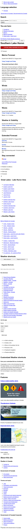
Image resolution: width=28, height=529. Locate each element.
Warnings (4, 171)
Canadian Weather (8, 279)
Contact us (6, 464)
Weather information (8, 31)
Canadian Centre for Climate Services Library (15, 313)
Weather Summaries (8, 297)
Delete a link (8, 343)
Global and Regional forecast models (12, 300)
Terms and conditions (8, 523)
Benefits (5, 490)
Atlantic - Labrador (8, 228)
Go (22, 40)
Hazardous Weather (8, 298)
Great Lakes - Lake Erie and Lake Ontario (13, 234)
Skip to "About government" (10, 3)
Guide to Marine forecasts (9, 310)
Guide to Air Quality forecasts (10, 312)
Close (2, 373)
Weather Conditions (7, 167)
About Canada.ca (7, 521)
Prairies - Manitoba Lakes (9, 251)
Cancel (6, 326)
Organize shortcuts (21, 259)
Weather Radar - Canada (9, 280)
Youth (4, 512)
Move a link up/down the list (12, 345)
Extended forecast (8, 290)
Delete (2, 329)
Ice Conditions (5, 169)
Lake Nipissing (7, 193)
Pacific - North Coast (8, 247)
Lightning (5, 294)
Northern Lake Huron (8, 201)
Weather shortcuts (15, 39)
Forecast (4, 51)
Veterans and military (8, 510)
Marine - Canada (7, 284)
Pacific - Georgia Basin (9, 245)
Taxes (4, 493)
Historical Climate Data (9, 305)
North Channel (7, 203)
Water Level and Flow (9, 303)
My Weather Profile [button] (6, 39)
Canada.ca (6, 29)
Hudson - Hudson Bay (9, 241)
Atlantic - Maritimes (8, 230)
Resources (4, 163)
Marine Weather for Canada (8, 221)
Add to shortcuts (7, 259)
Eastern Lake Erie (8, 187)
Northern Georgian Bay (9, 199)
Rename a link (8, 347)
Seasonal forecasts (8, 289)
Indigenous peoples (8, 508)
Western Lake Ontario (9, 212)
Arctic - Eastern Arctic (8, 224)
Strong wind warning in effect (14, 47)
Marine (5, 33)
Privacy (5, 525)
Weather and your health (9, 317)
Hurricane (5, 295)
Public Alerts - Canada (9, 292)
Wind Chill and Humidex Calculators (12, 315)
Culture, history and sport (9, 498)
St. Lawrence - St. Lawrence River (12, 253)
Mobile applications (8, 520)
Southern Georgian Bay (9, 206)
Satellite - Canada (8, 282)
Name (2, 323)
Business (5, 488)
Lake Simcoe (6, 195)
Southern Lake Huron (8, 208)
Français (5, 10)
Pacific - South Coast (8, 249)
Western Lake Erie (8, 210)
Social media (6, 518)
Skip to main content (8, 2)
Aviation (5, 307)
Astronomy (6, 302)
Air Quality (6, 285)
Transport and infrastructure (10, 502)
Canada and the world (9, 503)
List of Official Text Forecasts (9, 162)
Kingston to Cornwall (8, 191)
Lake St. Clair (6, 197)
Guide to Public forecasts (9, 308)
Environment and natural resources (12, 495)
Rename (3, 327)
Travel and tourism (8, 487)
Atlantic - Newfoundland (9, 232)
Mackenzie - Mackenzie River (10, 243)
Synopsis (4, 174)
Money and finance (8, 505)
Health (5, 492)
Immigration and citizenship (10, 485)
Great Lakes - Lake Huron (10, 36)
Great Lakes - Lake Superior (10, 238)
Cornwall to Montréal (8, 185)
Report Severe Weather (9, 277)
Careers (5, 467)
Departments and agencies (10, 475)
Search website (4, 20)
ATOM (4, 159)
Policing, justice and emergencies (12, 500)
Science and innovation (9, 507)
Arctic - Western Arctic (9, 226)
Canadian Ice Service (8, 287)
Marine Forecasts (7, 34)
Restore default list (10, 352)
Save (2, 326)
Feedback (8, 449)
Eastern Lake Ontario (8, 189)
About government (8, 477)
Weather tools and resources (10, 466)
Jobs (4, 483)
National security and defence (11, 497)
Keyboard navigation (10, 350)
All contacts (6, 474)
